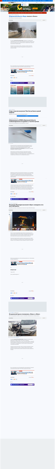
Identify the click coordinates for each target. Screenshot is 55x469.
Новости (10, 118)
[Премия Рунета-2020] (18, 2)
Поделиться (44, 125)
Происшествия (12, 312)
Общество (18, 69)
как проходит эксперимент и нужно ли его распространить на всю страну (25, 71)
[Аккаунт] (54, 1)
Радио (37, 2)
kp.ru (33, 75)
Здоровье (12, 118)
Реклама (40, 2)
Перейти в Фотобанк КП (16, 337)
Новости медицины (14, 196)
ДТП (12, 80)
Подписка (44, 2)
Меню (1, 1)
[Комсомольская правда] (12, 2)
